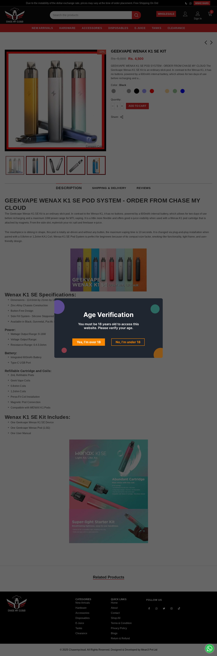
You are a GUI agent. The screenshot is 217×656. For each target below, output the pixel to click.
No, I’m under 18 (128, 342)
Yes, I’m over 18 (89, 342)
